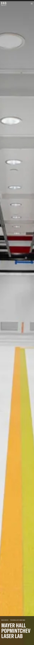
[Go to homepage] (3, 3)
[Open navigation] (32, 3)
